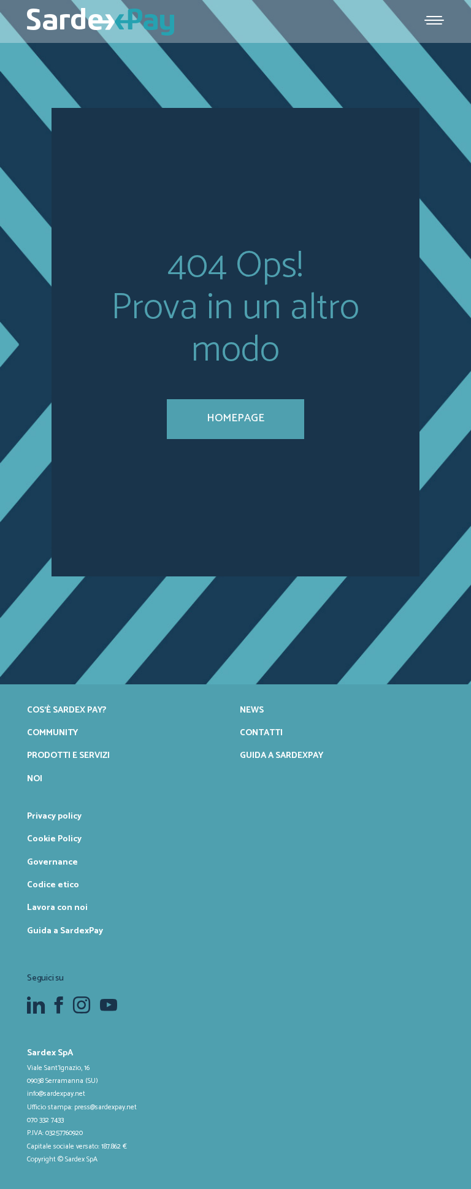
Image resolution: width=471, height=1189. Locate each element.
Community (52, 732)
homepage (235, 418)
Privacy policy (54, 816)
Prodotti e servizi (68, 755)
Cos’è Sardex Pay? (66, 710)
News (252, 710)
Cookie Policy (54, 839)
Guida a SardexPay (281, 755)
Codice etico (53, 884)
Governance (52, 862)
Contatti (261, 732)
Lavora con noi (57, 907)
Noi (34, 778)
